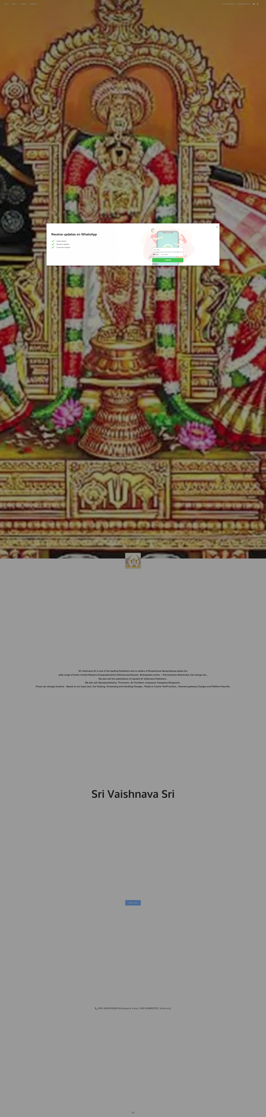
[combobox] (155, 254)
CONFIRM (168, 260)
